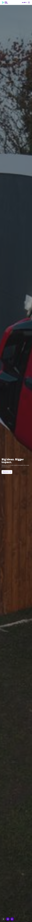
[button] (24, 2)
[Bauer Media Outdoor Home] (5, 2)
